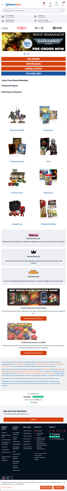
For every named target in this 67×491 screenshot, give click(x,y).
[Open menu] (2, 5)
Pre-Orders (33, 59)
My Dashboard (27, 433)
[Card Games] (17, 146)
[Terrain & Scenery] (17, 177)
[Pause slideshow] (25, 54)
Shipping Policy (17, 444)
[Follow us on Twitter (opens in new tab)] (61, 430)
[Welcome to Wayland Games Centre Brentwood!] (33, 331)
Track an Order (27, 436)
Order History (27, 438)
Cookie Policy (16, 441)
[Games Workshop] (17, 115)
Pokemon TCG (21, 373)
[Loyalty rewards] (33, 252)
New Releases (33, 64)
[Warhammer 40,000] (48, 115)
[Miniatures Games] (48, 177)
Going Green (5, 449)
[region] (33, 485)
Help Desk (39, 430)
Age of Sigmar (49, 364)
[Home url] (13, 4)
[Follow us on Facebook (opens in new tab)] (50, 430)
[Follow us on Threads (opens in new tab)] (57, 430)
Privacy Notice (17, 454)
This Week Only (34, 73)
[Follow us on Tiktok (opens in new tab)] (64, 430)
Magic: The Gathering (33, 373)
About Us (4, 432)
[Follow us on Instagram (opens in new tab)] (54, 430)
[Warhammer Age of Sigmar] (17, 209)
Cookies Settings (7, 487)
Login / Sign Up (27, 430)
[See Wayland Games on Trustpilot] (38, 397)
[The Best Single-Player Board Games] (33, 297)
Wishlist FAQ (27, 444)
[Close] (64, 482)
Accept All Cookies (46, 487)
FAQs (14, 451)
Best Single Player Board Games (33, 318)
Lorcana (51, 373)
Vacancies (4, 447)
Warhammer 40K (40, 364)
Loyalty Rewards (6, 439)
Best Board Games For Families (33, 353)
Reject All (59, 487)
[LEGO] (48, 146)
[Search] (62, 10)
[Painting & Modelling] (48, 209)
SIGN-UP (33, 420)
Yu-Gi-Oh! (43, 373)
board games (46, 369)
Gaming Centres (33, 68)
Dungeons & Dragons (15, 371)
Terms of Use (16, 470)
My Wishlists (26, 441)
